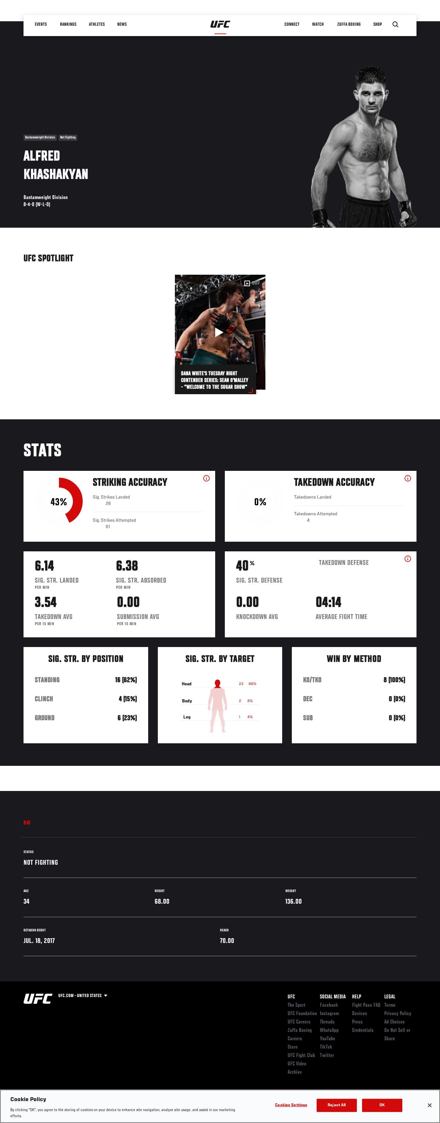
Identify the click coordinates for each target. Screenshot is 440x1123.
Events (41, 24)
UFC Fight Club (301, 1056)
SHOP (378, 24)
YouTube (327, 1039)
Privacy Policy (397, 1014)
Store (293, 1047)
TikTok (326, 1047)
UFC (291, 997)
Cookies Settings (291, 1105)
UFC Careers (299, 1022)
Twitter (327, 1056)
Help (356, 997)
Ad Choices (394, 1022)
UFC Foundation (302, 1014)
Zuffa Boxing (349, 24)
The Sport (296, 1005)
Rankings (68, 24)
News (122, 24)
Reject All (337, 1105)
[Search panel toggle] (395, 24)
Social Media (333, 997)
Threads (327, 1022)
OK (382, 1105)
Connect (292, 24)
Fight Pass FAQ (366, 1005)
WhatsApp (329, 1030)
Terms (390, 1005)
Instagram (329, 1014)
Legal (389, 997)
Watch (318, 24)
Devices (359, 1014)
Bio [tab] (27, 823)
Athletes (97, 24)
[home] (220, 24)
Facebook (329, 1005)
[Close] (430, 1105)
